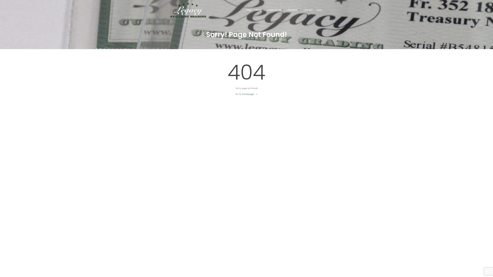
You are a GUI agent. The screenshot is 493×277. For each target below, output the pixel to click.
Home (248, 10)
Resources (292, 10)
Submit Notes (274, 10)
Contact (308, 10)
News (319, 10)
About (258, 10)
